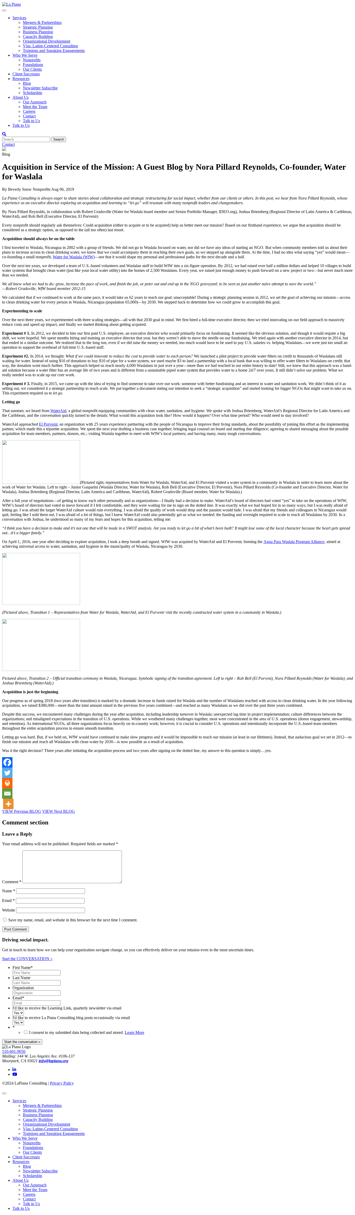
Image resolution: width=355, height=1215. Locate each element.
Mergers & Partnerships (42, 22)
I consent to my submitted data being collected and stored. (86, 1032)
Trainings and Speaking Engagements (54, 50)
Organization (23, 988)
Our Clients (32, 69)
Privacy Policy (62, 1083)
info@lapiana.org (53, 1061)
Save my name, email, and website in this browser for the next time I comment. (72, 920)
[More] (8, 804)
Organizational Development (46, 41)
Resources (20, 78)
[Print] (7, 783)
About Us (20, 97)
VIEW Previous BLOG (21, 811)
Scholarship (32, 92)
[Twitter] (7, 773)
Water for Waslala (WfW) (74, 257)
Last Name (21, 977)
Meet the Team (35, 106)
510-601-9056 (13, 1051)
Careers (29, 111)
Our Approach (35, 102)
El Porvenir (48, 424)
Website (8, 910)
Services (19, 18)
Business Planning (38, 32)
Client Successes (26, 74)
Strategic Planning (38, 27)
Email (8, 900)
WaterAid (58, 410)
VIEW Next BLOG (58, 811)
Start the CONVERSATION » (27, 958)
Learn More (134, 1032)
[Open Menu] (4, 10)
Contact (29, 116)
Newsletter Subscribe (40, 88)
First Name (22, 967)
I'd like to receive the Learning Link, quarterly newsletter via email (66, 1008)
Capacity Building (38, 36)
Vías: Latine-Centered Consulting (50, 46)
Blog (27, 83)
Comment (11, 882)
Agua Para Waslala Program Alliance (294, 541)
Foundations (33, 64)
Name (8, 891)
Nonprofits (32, 60)
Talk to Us (31, 120)
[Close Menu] (4, 1093)
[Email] (7, 793)
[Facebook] (7, 762)
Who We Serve (24, 55)
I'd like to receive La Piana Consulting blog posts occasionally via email (71, 1017)
